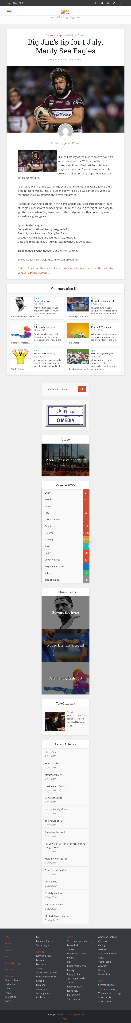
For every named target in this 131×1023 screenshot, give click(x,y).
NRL (99, 268)
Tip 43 (70, 712)
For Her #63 (51, 751)
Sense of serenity (54, 904)
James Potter (74, 59)
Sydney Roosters (40, 272)
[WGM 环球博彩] (65, 11)
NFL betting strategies (102, 353)
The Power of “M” (54, 820)
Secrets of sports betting (61, 35)
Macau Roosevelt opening (65, 460)
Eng (8, 3)
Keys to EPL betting (101, 327)
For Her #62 (51, 881)
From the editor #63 (55, 870)
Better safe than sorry (45, 353)
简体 (15, 3)
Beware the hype (42, 301)
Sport (81, 35)
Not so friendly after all (102, 301)
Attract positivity (53, 774)
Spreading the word (55, 832)
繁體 (21, 3)
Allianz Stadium (28, 268)
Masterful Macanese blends (59, 916)
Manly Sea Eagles (51, 268)
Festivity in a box (53, 893)
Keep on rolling (52, 763)
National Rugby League (79, 268)
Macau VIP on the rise (56, 858)
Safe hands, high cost (44, 327)
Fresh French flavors (55, 786)
